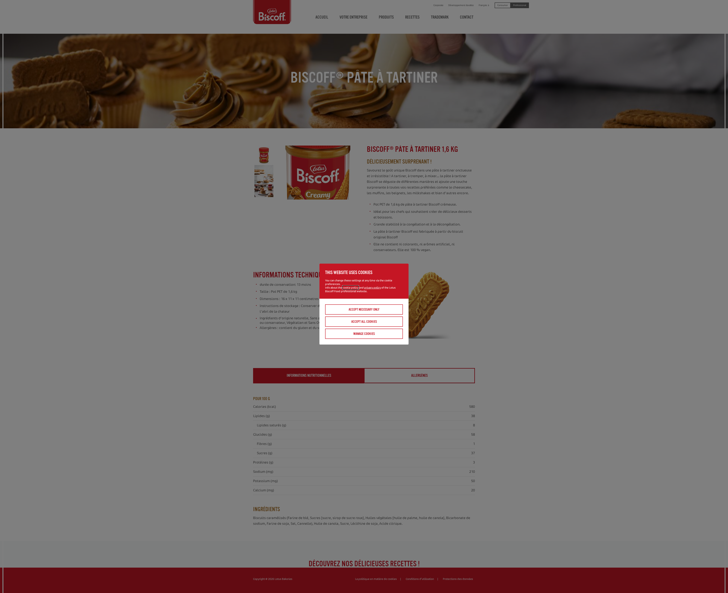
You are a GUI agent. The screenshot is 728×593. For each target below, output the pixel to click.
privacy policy (372, 287)
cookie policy (351, 287)
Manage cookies (364, 334)
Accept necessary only (364, 309)
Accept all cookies (364, 322)
